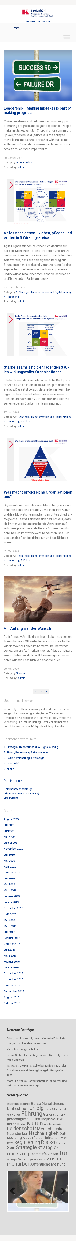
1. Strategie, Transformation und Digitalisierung (44, 292)
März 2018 (10, 926)
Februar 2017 (12, 937)
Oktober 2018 (12, 914)
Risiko (48, 1142)
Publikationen (13, 781)
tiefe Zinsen (48, 1154)
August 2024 (11, 819)
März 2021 (10, 836)
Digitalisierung (53, 1103)
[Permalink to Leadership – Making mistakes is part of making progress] (38, 51)
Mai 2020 (9, 860)
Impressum (44, 21)
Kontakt (30, 21)
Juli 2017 (9, 932)
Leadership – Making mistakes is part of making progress (38, 110)
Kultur (34, 1123)
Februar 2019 (12, 896)
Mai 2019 (9, 884)
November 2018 (13, 908)
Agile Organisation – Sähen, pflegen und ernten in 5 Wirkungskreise (38, 235)
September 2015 (14, 991)
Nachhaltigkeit (44, 1133)
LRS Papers (11, 797)
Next (62, 1187)
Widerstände (39, 1159)
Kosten (21, 1124)
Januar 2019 (11, 902)
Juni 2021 (9, 830)
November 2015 (13, 979)
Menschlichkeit (51, 1128)
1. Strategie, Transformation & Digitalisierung (31, 747)
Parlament (27, 1138)
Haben (34, 1118)
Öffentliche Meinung (48, 1164)
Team (34, 1154)
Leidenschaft (21, 1128)
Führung (31, 1113)
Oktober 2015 (12, 985)
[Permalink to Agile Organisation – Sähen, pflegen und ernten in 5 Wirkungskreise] (38, 179)
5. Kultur (25, 421)
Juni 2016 (9, 949)
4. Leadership (24, 162)
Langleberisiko (52, 1124)
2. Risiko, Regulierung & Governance (26, 752)
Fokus (16, 1114)
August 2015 (11, 997)
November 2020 (13, 848)
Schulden (60, 1143)
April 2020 (10, 866)
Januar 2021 (11, 842)
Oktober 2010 (12, 1003)
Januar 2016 (11, 967)
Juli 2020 (9, 854)
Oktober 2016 (12, 943)
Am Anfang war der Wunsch (27, 628)
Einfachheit (18, 1108)
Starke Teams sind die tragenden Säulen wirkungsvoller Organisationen (36, 369)
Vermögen (12, 1159)
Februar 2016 (12, 961)
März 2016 (10, 955)
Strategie (26, 1147)
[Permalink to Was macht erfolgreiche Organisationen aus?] (38, 438)
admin (21, 167)
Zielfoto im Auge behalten (23, 1049)
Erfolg (36, 1108)
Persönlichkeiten (46, 1137)
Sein (11, 1147)
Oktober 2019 (12, 872)
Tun (64, 1153)
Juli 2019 (9, 878)
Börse (36, 1103)
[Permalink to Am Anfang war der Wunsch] (38, 577)
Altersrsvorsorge (18, 1104)
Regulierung (27, 1142)
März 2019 (10, 890)
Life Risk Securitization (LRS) (21, 793)
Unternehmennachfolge (18, 789)
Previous (14, 1187)
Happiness (48, 1119)
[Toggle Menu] (66, 37)
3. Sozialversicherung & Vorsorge (24, 758)
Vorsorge (25, 1159)
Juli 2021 (9, 825)
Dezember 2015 (13, 973)
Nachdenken (17, 1133)
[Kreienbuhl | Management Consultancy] (38, 13)
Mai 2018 (9, 920)
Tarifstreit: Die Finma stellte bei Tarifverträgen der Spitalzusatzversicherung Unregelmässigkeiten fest (36, 1070)
